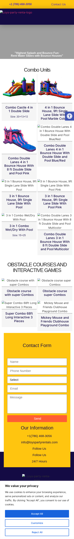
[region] (37, 510)
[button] (69, 116)
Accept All (37, 513)
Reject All (37, 532)
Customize (37, 522)
